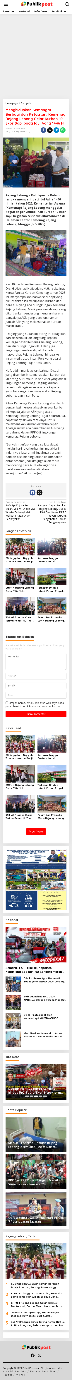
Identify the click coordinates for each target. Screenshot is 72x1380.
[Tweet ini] (50, 130)
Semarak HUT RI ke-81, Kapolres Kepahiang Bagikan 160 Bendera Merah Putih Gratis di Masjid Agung (34, 970)
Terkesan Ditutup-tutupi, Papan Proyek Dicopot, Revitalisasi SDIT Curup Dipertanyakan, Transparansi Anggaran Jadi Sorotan (50, 589)
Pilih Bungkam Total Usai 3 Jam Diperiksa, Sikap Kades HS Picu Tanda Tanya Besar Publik (35, 1091)
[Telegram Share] (56, 130)
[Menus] (6, 4)
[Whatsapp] (63, 130)
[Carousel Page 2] (31, 1096)
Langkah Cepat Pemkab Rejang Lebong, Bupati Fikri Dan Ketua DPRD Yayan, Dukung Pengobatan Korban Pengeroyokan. (52, 512)
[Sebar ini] (43, 130)
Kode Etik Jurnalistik (14, 1371)
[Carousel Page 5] (45, 1096)
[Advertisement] (36, 55)
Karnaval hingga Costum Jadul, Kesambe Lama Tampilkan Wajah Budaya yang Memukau (51, 560)
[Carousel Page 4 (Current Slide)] (40, 1096)
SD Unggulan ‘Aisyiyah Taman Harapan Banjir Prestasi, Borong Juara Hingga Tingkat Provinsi (20, 560)
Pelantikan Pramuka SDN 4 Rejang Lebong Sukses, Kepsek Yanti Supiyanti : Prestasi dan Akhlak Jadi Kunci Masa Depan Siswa (51, 619)
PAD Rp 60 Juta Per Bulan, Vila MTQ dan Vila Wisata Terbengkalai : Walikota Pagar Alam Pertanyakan (20, 510)
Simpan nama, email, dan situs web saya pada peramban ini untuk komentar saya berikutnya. (35, 704)
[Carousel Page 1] (27, 1096)
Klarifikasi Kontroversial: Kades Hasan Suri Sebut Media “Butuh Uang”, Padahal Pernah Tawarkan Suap (44, 1035)
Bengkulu (10, 131)
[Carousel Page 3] (36, 1096)
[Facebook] (32, 492)
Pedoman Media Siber (43, 1371)
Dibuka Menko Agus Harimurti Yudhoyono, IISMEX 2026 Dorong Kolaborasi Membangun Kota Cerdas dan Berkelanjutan (44, 980)
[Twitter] (39, 492)
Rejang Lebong (23, 131)
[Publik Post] (36, 4)
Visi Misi (20, 1374)
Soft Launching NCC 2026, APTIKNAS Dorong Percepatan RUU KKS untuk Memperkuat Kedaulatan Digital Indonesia (45, 998)
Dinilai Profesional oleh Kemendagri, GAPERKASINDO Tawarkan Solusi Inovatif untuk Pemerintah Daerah (43, 1016)
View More (36, 831)
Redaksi (7, 1374)
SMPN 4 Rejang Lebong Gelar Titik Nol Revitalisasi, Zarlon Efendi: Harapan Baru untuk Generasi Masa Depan (20, 589)
